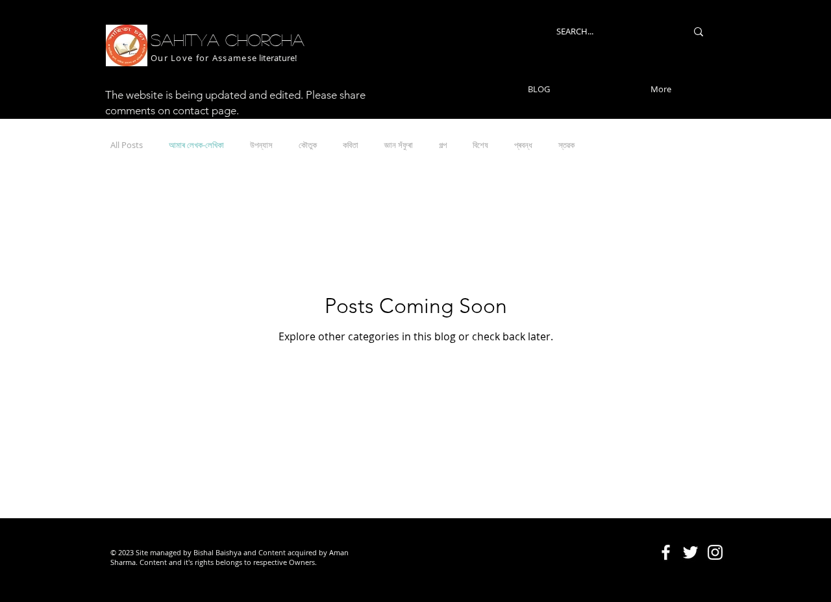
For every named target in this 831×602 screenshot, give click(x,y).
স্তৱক (566, 145)
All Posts (126, 145)
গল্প (443, 145)
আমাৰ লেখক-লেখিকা (196, 145)
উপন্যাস (261, 145)
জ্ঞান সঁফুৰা (398, 145)
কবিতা (350, 145)
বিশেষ (480, 145)
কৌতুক (308, 145)
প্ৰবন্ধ (523, 145)
